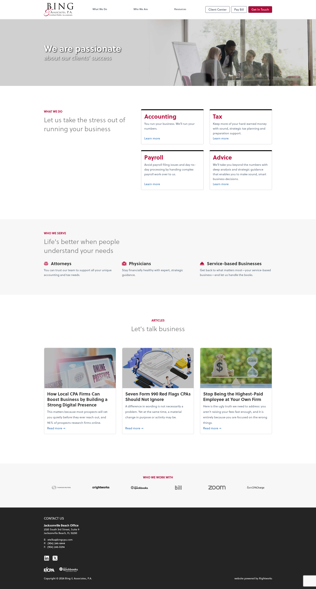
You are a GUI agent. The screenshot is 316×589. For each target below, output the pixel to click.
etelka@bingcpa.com (60, 539)
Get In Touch (260, 9)
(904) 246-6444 (56, 543)
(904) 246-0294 (56, 547)
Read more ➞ (80, 428)
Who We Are (140, 9)
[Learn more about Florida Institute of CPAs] (49, 569)
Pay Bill (239, 9)
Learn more (165, 138)
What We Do (100, 9)
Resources (180, 9)
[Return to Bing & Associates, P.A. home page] (59, 9)
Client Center (217, 9)
